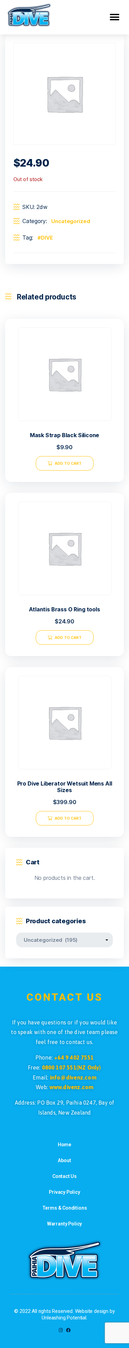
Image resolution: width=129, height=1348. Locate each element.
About (64, 1160)
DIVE (47, 237)
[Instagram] (60, 1330)
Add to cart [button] (68, 463)
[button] (114, 17)
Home (64, 1144)
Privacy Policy (64, 1192)
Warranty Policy (64, 1223)
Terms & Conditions (64, 1208)
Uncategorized (70, 221)
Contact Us (64, 1176)
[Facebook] (68, 1330)
